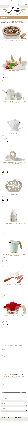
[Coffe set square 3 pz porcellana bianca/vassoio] (14, 98)
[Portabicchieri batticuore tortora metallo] (14, 220)
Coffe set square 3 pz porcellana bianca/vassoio (14, 102)
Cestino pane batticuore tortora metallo (14, 193)
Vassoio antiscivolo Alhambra (14, 345)
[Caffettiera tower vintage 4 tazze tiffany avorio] (14, 251)
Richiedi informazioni (4, 49)
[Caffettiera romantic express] (14, 313)
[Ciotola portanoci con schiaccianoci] (14, 34)
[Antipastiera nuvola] (14, 65)
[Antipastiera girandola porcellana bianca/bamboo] (14, 159)
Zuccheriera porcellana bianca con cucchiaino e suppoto (14, 132)
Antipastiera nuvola (13, 71)
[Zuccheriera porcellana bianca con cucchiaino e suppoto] (14, 129)
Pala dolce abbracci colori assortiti (14, 284)
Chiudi (26, 4)
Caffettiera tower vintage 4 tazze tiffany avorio (14, 254)
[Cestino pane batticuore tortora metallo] (14, 185)
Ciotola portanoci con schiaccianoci (14, 40)
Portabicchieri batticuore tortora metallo (14, 224)
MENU (4, 17)
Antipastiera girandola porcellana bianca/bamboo (14, 163)
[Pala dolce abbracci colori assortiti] (14, 282)
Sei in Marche (7, 22)
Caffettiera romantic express (14, 315)
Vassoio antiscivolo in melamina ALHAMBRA (14, 377)
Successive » (22, 392)
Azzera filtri (25, 413)
